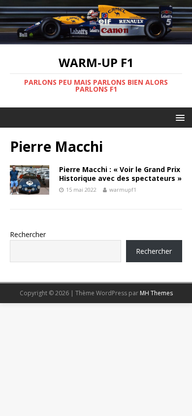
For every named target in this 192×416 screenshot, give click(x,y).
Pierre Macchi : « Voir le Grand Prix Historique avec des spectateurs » (120, 174)
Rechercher (28, 234)
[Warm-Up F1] (96, 38)
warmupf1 (122, 189)
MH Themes (156, 293)
